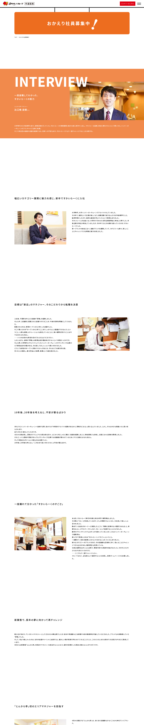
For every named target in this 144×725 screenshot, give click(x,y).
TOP (15, 37)
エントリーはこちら (127, 4)
